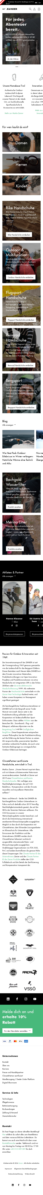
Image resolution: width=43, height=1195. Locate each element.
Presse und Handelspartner (12, 1072)
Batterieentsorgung (9, 1105)
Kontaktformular (9, 1142)
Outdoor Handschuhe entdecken (21, 277)
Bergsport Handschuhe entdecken (21, 407)
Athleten (27, 720)
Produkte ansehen (15, 548)
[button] (30, 9)
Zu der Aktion (13, 58)
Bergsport (14, 380)
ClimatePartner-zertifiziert (12, 1075)
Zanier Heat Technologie (12, 694)
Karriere (5, 1068)
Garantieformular (9, 1115)
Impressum (8, 1168)
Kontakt (5, 1061)
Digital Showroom (9, 1082)
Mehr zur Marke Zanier (14, 112)
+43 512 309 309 (18, 1148)
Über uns (6, 1065)
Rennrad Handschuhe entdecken (20, 365)
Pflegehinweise (8, 1101)
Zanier (21, 1162)
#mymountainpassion (14, 633)
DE (36, 2)
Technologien (7, 1098)
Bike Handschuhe (20, 207)
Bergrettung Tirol (9, 729)
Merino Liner (16, 521)
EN (40, 2)
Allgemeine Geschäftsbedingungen (25, 1168)
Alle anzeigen (7, 424)
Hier (4, 1134)
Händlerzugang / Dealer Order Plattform (18, 1078)
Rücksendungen (8, 1108)
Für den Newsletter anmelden (15, 1030)
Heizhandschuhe (18, 691)
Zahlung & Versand (10, 1112)
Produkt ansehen (14, 506)
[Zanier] (15, 9)
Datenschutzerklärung (15, 1173)
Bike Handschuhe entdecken (19, 234)
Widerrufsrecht (30, 1173)
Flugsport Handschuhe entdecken (21, 319)
